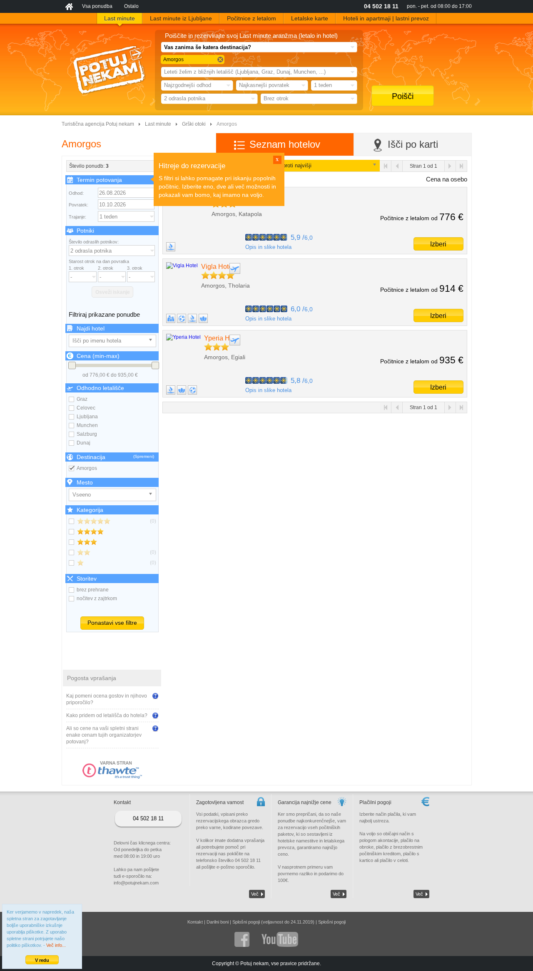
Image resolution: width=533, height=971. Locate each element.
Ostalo (131, 6)
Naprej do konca (461, 166)
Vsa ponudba (97, 6)
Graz (82, 399)
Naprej (450, 166)
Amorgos (87, 468)
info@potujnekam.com (136, 882)
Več (255, 894)
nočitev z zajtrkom (97, 598)
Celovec (86, 408)
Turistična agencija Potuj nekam (98, 124)
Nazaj (397, 166)
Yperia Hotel (222, 338)
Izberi (438, 244)
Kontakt (195, 921)
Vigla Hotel (217, 266)
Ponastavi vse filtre (112, 622)
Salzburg (87, 434)
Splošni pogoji (332, 921)
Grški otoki (194, 124)
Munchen (87, 425)
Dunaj (83, 443)
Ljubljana (87, 417)
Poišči (402, 96)
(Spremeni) (143, 456)
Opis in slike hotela (268, 247)
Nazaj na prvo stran (385, 166)
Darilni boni (218, 921)
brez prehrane (93, 590)
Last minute (158, 124)
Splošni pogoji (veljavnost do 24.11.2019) (273, 921)
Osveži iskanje (112, 292)
